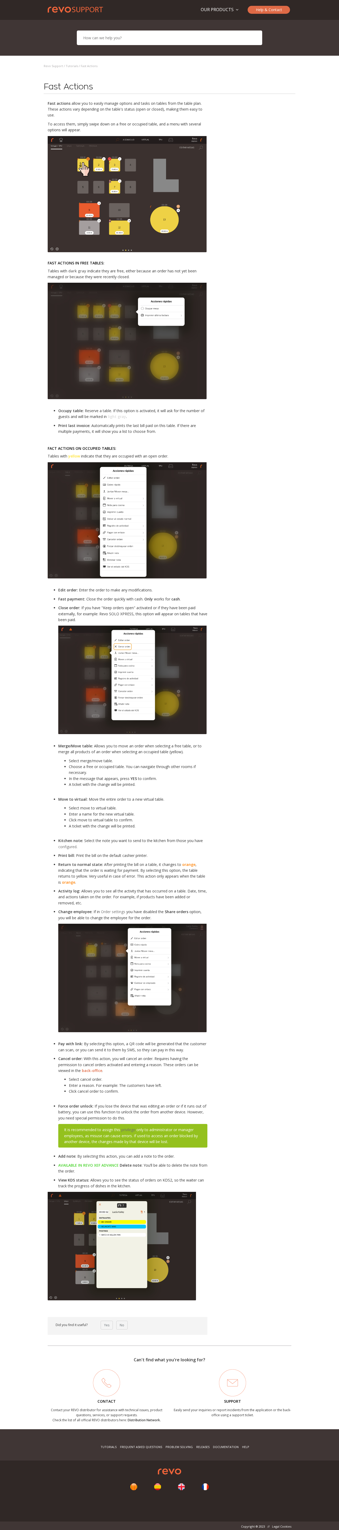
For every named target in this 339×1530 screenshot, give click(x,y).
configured (67, 846)
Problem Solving (179, 1447)
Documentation (226, 1447)
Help (245, 1447)
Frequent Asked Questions (141, 1447)
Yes (106, 1325)
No (122, 1325)
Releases (202, 1447)
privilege (128, 1129)
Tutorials (72, 66)
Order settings (113, 911)
